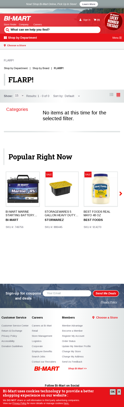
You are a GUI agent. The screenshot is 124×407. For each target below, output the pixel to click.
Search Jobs (38, 356)
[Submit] (7, 29)
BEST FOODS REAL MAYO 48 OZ (97, 213)
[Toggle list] (118, 95)
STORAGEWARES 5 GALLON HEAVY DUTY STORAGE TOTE (60, 213)
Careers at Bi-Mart (42, 325)
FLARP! (20, 79)
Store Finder (10, 24)
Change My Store (71, 351)
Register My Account (73, 335)
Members (68, 317)
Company (24, 24)
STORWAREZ (54, 220)
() (98, 20)
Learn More (88, 4)
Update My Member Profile (76, 346)
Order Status (69, 341)
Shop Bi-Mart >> (77, 368)
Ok (113, 391)
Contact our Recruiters (44, 361)
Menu (115, 37)
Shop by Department (22, 37)
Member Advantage (72, 325)
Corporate (37, 346)
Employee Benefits (42, 351)
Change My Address (73, 356)
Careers (37, 24)
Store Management (42, 335)
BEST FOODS (93, 220)
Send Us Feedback (72, 361)
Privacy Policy (19, 403)
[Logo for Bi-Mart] (17, 18)
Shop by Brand (40, 68)
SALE (49, 174)
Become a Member (72, 330)
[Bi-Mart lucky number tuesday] (113, 21)
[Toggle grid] (111, 95)
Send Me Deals (106, 293)
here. (66, 403)
